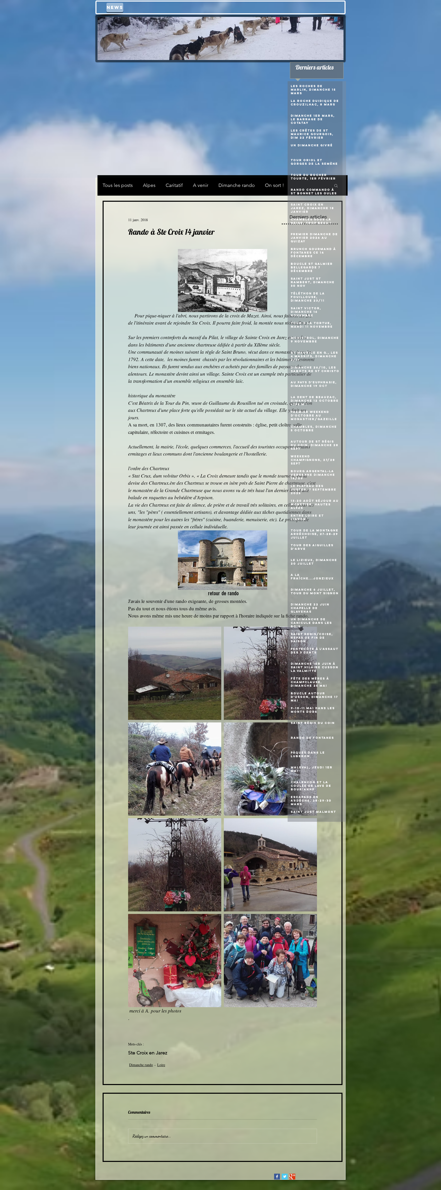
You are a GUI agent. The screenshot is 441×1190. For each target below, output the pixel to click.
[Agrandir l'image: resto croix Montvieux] (270, 864)
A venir (200, 185)
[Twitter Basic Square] (285, 1177)
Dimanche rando (236, 185)
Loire (161, 1064)
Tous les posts (118, 185)
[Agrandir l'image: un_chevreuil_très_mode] (174, 960)
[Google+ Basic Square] (292, 1177)
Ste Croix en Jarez (147, 1053)
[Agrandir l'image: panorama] (174, 673)
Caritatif (174, 185)
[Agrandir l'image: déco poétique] (270, 769)
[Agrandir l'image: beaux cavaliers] (174, 769)
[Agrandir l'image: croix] (270, 673)
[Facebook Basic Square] (277, 1177)
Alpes (149, 185)
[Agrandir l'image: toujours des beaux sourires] (270, 960)
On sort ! (274, 185)
